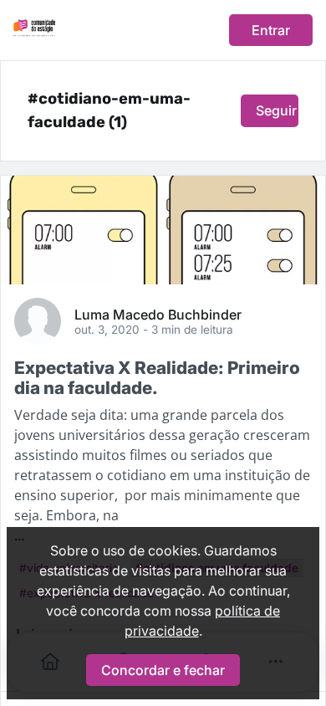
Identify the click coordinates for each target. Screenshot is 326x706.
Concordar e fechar (163, 670)
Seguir (276, 110)
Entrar (271, 30)
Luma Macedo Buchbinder (158, 313)
